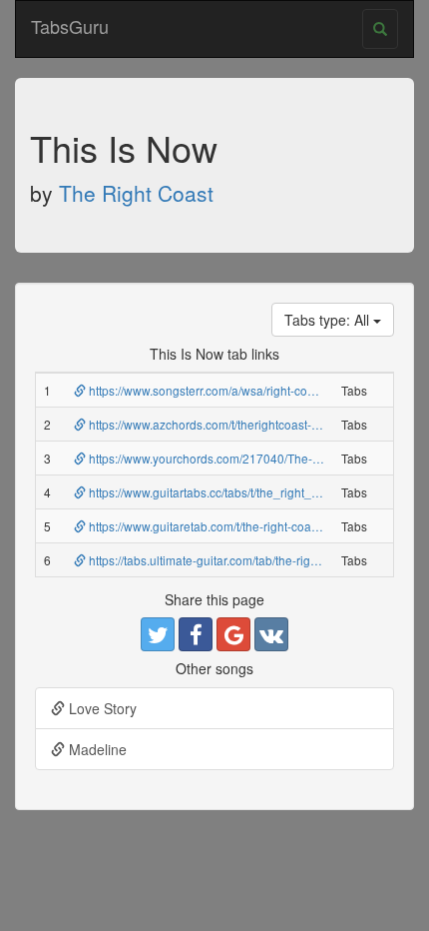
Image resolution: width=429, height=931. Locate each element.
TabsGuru (70, 26)
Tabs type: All (328, 320)
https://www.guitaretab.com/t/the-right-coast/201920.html (238, 525)
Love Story (101, 708)
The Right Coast (136, 193)
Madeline (96, 749)
